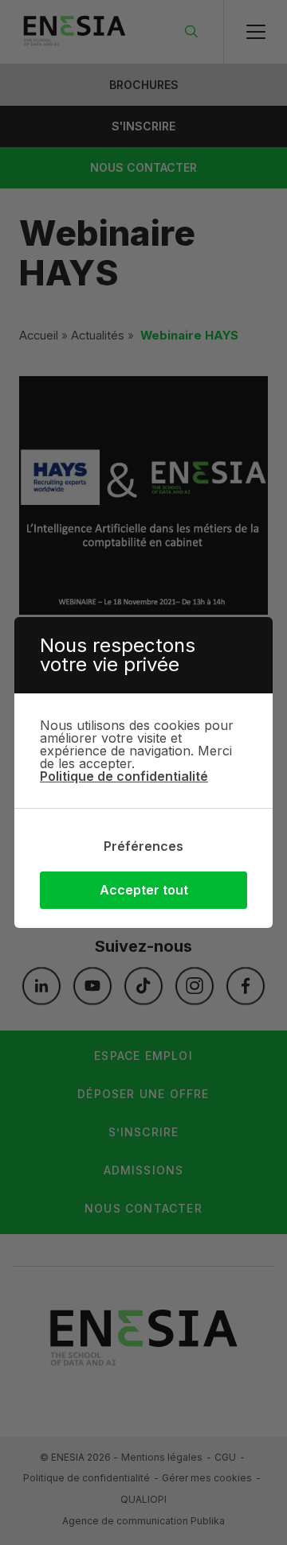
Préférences (143, 846)
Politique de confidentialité (124, 776)
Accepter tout (144, 890)
